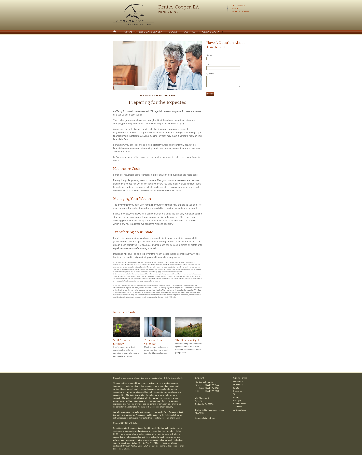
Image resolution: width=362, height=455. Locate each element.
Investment (238, 385)
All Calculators (239, 410)
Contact (190, 31)
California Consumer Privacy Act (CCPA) (134, 415)
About (128, 31)
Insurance (237, 391)
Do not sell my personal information (164, 418)
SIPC (115, 434)
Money (236, 397)
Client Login (210, 31)
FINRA (178, 431)
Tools (173, 31)
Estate (236, 388)
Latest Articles (239, 403)
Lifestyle (237, 400)
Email (208, 64)
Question (210, 74)
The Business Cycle (187, 340)
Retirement (238, 381)
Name (209, 55)
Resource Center (150, 31)
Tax (234, 394)
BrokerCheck (176, 378)
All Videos (237, 407)
